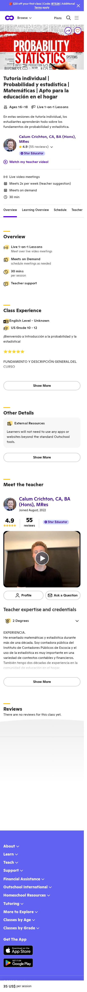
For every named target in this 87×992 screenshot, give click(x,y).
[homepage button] (9, 17)
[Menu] (76, 18)
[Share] (68, 30)
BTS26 (55, 3)
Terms (38, 7)
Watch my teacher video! (29, 162)
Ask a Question (66, 595)
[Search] (68, 18)
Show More (42, 385)
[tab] (10, 210)
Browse (22, 18)
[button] (41, 621)
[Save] (77, 30)
